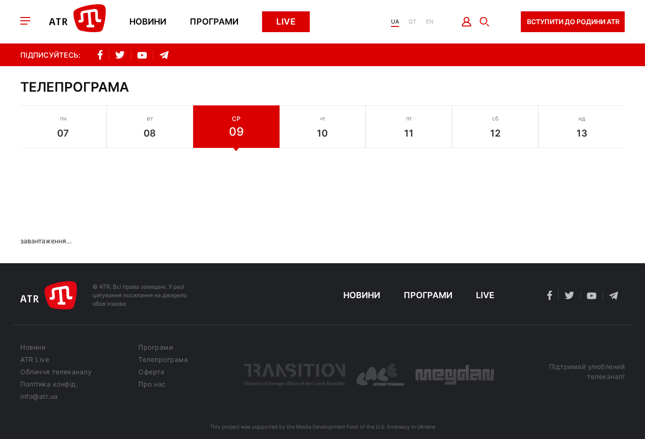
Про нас (152, 384)
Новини (147, 21)
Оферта (151, 372)
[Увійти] (467, 21)
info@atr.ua (39, 396)
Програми (214, 21)
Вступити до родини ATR (573, 21)
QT (412, 22)
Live (286, 21)
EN (429, 22)
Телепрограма (163, 359)
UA (395, 22)
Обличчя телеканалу (56, 372)
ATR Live (34, 359)
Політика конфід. (49, 384)
